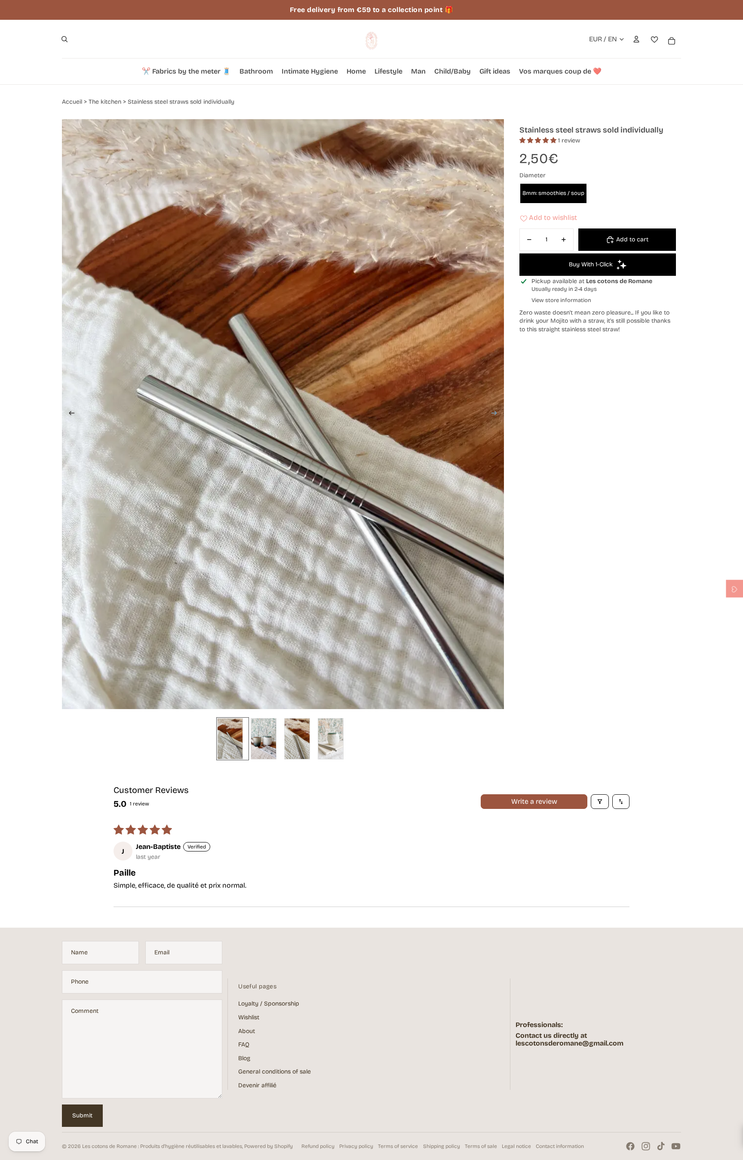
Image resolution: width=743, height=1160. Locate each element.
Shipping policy (441, 1146)
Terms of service (398, 1146)
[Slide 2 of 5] (266, 738)
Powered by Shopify (268, 1146)
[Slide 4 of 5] (333, 738)
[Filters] (600, 801)
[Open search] (64, 39)
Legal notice (516, 1146)
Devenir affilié (257, 1085)
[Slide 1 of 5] (232, 738)
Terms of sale (481, 1146)
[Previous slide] (69, 413)
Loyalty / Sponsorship (268, 1003)
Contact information (560, 1146)
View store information (561, 300)
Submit (82, 1115)
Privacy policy (356, 1146)
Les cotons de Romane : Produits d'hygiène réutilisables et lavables (162, 1146)
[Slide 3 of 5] (299, 738)
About (246, 1031)
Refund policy (318, 1146)
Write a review (534, 801)
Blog (244, 1058)
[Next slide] (497, 413)
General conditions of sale (274, 1071)
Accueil (72, 101)
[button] (538, 140)
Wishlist (248, 1017)
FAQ (243, 1044)
